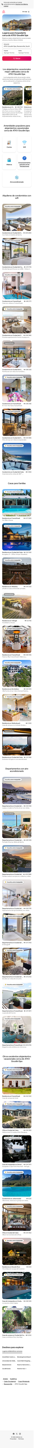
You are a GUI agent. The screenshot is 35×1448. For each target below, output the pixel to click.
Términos (21, 1439)
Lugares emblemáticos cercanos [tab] (12, 1351)
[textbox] (9, 53)
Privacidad (13, 1439)
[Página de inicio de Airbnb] (3, 11)
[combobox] (17, 46)
